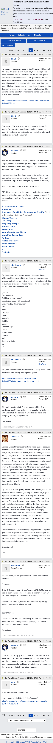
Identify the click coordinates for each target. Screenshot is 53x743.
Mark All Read (17, 735)
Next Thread (38, 41)
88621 (49, 561)
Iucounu (22, 55)
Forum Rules (6, 735)
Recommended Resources (22, 28)
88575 (49, 146)
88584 (49, 355)
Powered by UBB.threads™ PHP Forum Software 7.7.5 (26, 742)
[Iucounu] (5, 155)
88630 (49, 678)
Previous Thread (14, 41)
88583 (49, 261)
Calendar (22, 35)
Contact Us (10, 737)
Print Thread (7, 45)
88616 (49, 432)
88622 (49, 641)
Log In (49, 26)
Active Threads (34, 35)
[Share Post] (42, 54)
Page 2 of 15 (14, 50)
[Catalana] (5, 441)
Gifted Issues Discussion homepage (14, 26)
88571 (49, 112)
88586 (49, 393)
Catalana (22, 561)
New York (42, 269)
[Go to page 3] (50, 50)
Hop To (4, 715)
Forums (4, 28)
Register (39, 26)
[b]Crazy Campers (9, 218)
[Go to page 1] (23, 50)
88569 (49, 55)
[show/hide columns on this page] (50, 35)
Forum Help (19, 737)
